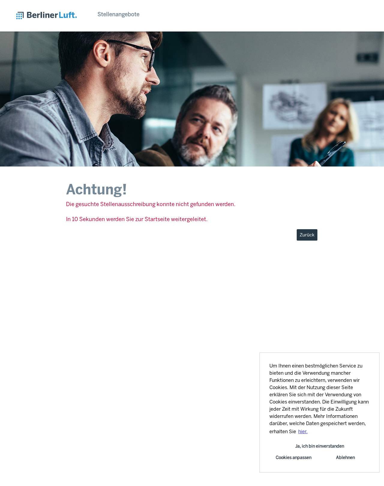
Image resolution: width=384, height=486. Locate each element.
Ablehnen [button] (345, 457)
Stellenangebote (119, 14)
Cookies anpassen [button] (293, 457)
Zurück (307, 235)
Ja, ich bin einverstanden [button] (319, 446)
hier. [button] (303, 431)
